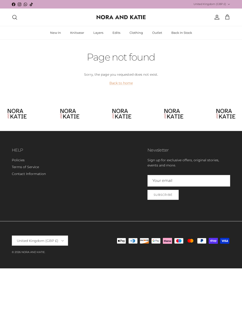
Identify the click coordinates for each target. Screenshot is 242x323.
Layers (98, 33)
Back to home (121, 83)
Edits (116, 33)
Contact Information (29, 174)
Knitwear (77, 33)
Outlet (157, 33)
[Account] (216, 17)
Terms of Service (25, 167)
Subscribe (163, 194)
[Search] (14, 17)
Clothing (136, 33)
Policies (18, 160)
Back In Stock (181, 33)
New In (55, 33)
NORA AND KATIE (33, 252)
